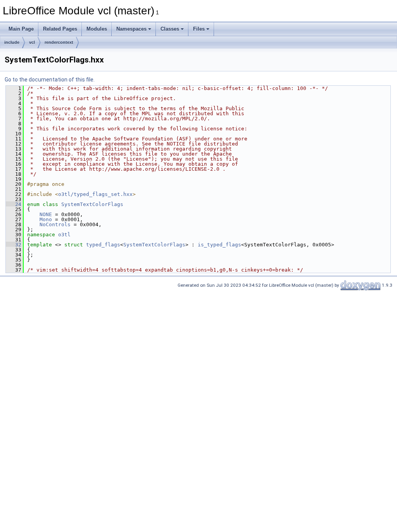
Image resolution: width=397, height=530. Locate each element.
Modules (96, 29)
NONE (46, 214)
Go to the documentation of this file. (50, 79)
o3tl (64, 234)
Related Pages (60, 29)
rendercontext (59, 42)
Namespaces (131, 29)
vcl (32, 42)
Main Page (21, 29)
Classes (170, 29)
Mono (46, 219)
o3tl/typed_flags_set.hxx (95, 194)
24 (13, 204)
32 (13, 245)
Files (199, 29)
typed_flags (103, 245)
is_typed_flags (219, 245)
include (11, 42)
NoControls (55, 224)
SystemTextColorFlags (92, 204)
